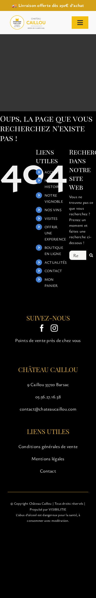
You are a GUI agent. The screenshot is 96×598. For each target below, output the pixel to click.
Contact (48, 471)
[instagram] (54, 328)
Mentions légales (47, 458)
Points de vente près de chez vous (48, 340)
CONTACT (53, 270)
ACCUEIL (52, 172)
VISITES (51, 218)
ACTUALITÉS (56, 262)
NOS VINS (53, 209)
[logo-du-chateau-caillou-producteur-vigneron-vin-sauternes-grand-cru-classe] (27, 16)
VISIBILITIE (57, 509)
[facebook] (41, 328)
